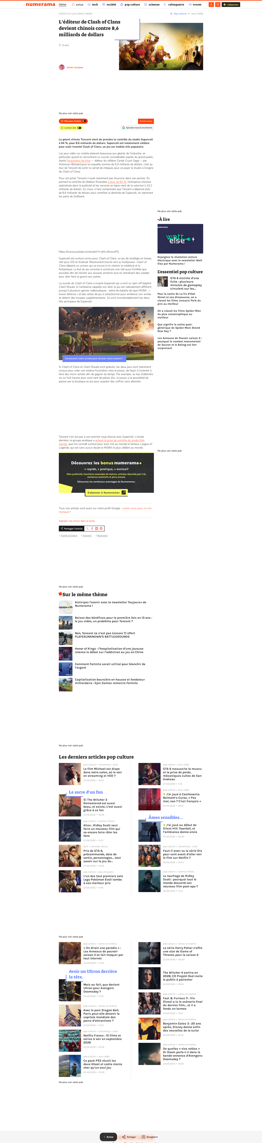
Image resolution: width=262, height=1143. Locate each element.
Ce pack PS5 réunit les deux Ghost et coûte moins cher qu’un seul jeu (102, 1064)
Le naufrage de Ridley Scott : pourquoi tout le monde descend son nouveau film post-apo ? (180, 881)
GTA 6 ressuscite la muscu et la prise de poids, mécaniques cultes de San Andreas (182, 774)
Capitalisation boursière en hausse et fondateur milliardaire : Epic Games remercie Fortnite (110, 681)
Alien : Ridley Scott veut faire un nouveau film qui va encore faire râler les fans (101, 831)
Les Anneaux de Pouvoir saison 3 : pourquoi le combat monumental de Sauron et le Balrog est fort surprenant (180, 343)
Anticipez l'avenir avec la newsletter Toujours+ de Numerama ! (110, 604)
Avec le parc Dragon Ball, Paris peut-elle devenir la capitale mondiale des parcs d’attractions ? (101, 1015)
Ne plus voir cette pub (71, 113)
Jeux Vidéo (197, 13)
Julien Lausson (74, 67)
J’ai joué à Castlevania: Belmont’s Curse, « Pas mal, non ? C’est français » (182, 798)
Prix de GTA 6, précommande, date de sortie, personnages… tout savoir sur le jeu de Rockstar (102, 856)
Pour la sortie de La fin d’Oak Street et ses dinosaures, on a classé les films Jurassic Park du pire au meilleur (179, 298)
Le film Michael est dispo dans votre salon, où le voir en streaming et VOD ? (102, 772)
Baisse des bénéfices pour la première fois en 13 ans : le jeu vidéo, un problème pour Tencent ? (113, 619)
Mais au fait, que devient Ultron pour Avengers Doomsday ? (101, 988)
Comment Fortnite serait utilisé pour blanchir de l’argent (110, 665)
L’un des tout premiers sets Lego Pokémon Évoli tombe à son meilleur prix (103, 879)
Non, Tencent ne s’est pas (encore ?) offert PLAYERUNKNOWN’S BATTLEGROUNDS (105, 634)
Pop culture (180, 13)
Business (102, 535)
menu (62, 4)
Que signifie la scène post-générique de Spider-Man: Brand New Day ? (179, 328)
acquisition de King (79, 160)
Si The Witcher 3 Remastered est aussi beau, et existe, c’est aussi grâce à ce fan (102, 805)
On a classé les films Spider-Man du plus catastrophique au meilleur (179, 314)
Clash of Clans (69, 535)
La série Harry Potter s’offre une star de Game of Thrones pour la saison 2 (182, 951)
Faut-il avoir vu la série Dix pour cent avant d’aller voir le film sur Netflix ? (182, 854)
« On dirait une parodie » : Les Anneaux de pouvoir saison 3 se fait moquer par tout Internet (103, 953)
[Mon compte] (211, 4)
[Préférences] (217, 4)
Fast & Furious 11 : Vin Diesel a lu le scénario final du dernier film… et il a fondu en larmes (182, 1003)
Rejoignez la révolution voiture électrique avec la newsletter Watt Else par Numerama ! (180, 260)
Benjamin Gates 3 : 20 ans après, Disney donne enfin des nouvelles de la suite (182, 1027)
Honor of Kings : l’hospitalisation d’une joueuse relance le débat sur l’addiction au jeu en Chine (109, 650)
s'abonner (232, 4)
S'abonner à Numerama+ (103, 492)
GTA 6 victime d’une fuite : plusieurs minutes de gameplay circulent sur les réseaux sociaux (186, 283)
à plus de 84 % (117, 182)
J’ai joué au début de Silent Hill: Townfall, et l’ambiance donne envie (180, 828)
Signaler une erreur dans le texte (77, 521)
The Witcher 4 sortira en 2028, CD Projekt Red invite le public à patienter (183, 976)
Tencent (87, 535)
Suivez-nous (146, 121)
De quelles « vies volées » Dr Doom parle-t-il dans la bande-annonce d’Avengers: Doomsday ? (183, 1054)
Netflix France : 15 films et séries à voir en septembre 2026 (102, 1039)
